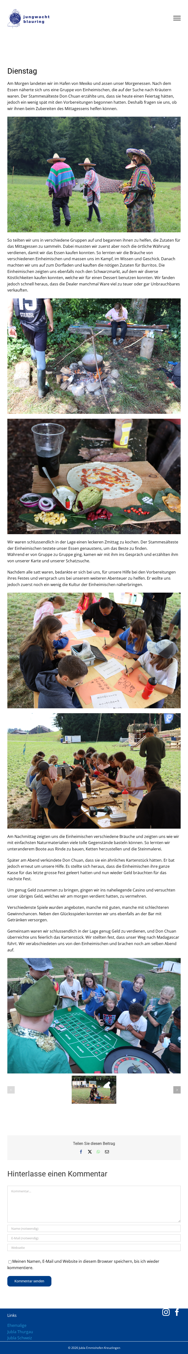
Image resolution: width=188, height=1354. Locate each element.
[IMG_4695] (94, 715)
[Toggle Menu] (177, 18)
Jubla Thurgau (20, 1331)
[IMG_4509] (94, 118)
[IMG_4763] (94, 960)
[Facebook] (177, 1312)
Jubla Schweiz (19, 1338)
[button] (11, 1090)
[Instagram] (166, 1312)
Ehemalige (16, 1325)
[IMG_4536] (94, 594)
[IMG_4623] (94, 420)
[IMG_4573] (94, 1090)
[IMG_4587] (94, 300)
